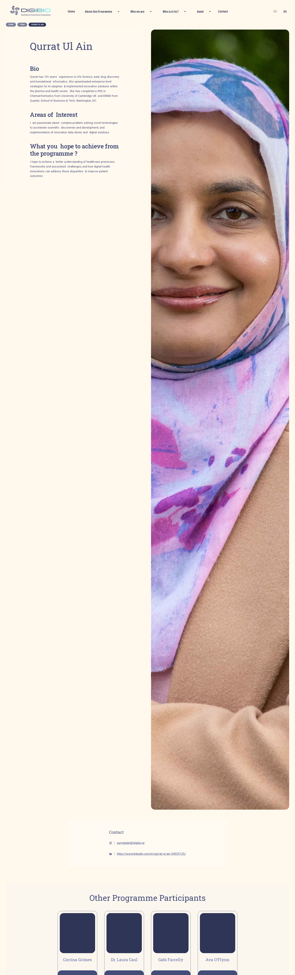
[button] (101, 11)
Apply (200, 11)
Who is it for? (171, 11)
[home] (31, 11)
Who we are (137, 11)
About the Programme (98, 11)
